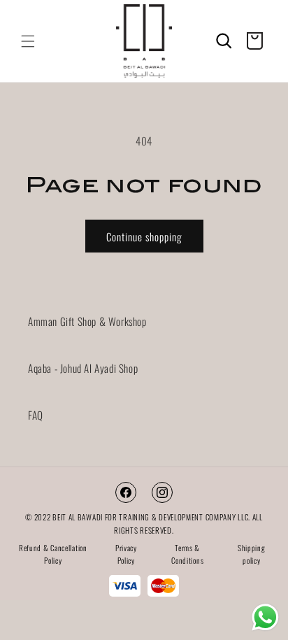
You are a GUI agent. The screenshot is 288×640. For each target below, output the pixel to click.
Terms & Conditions (187, 554)
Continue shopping (144, 236)
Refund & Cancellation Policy (53, 554)
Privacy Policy (126, 554)
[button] (28, 41)
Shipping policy (252, 554)
